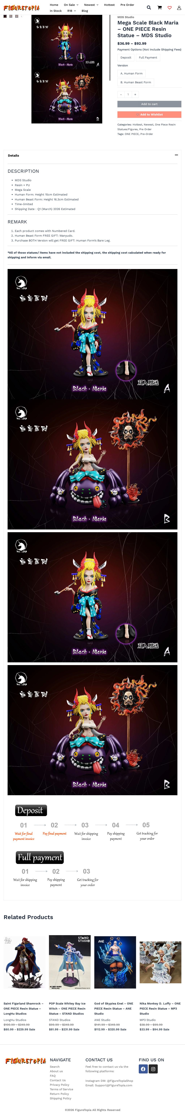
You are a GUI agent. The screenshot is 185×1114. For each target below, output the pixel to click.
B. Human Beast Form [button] (136, 82)
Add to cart (149, 104)
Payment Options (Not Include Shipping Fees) (149, 49)
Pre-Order (146, 134)
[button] (76, 5)
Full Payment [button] (148, 57)
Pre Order (145, 129)
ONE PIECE (132, 134)
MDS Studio (125, 17)
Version (122, 65)
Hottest (137, 124)
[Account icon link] (179, 8)
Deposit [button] (126, 57)
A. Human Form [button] (132, 73)
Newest (148, 124)
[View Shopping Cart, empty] (159, 8)
